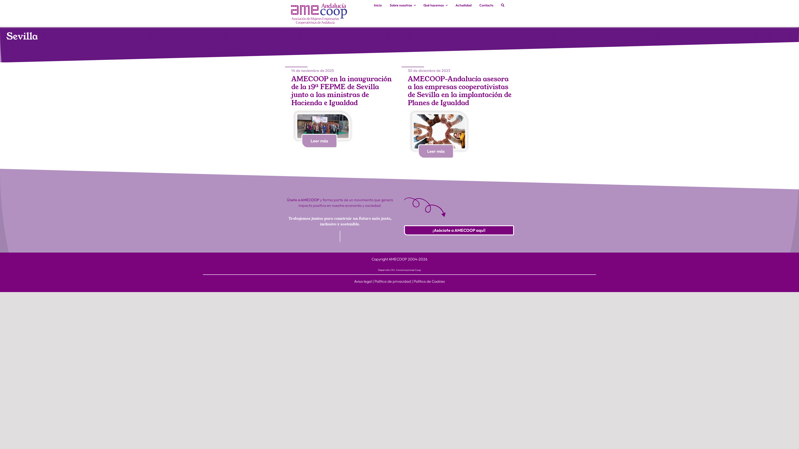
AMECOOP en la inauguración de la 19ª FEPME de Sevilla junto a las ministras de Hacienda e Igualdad (341, 91)
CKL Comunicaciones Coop (406, 269)
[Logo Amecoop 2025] (319, 3)
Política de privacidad (393, 281)
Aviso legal (363, 281)
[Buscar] (502, 5)
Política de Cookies (429, 281)
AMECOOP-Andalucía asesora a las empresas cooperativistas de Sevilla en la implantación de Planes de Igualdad (459, 91)
